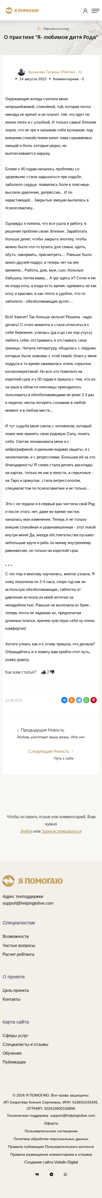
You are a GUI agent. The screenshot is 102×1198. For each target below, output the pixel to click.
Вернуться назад (56, 29)
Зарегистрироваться (62, 831)
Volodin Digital (66, 1162)
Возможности (16, 936)
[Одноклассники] (72, 700)
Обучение (12, 1053)
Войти (26, 831)
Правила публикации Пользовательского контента (51, 1147)
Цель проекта (16, 990)
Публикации (14, 1062)
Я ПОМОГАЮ (37, 1095)
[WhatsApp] (86, 700)
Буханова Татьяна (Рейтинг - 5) (55, 72)
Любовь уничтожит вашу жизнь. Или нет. (51, 737)
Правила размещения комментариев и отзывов (51, 1154)
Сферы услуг (15, 1035)
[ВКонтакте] (64, 700)
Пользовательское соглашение (51, 1131)
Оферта (51, 1123)
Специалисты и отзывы (25, 1044)
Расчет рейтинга (18, 954)
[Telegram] (79, 700)
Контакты (12, 999)
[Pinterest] (93, 700)
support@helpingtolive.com (28, 903)
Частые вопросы (19, 945)
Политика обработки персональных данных (51, 1139)
